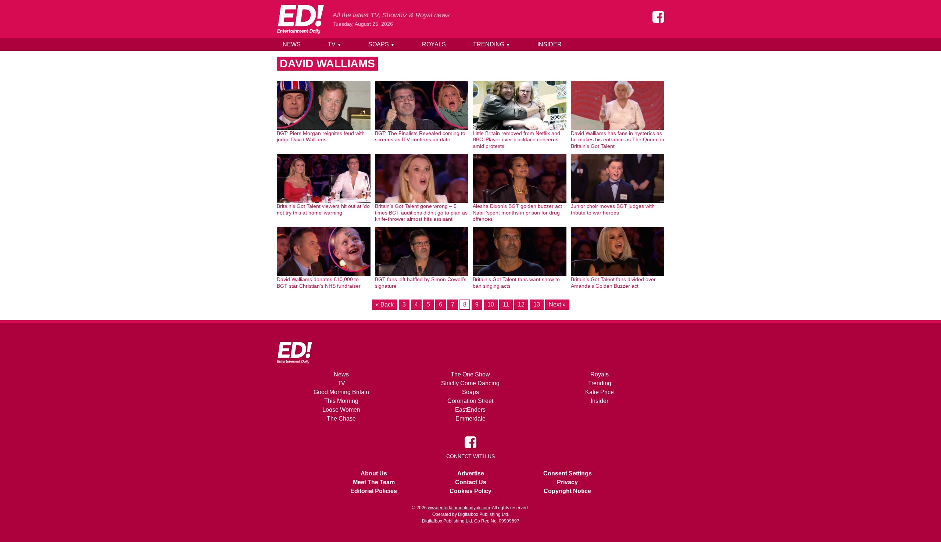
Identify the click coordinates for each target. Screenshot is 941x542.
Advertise (470, 473)
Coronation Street (470, 401)
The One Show (470, 374)
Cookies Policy (470, 491)
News (292, 44)
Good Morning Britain (341, 392)
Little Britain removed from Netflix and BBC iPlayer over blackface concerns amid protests (516, 139)
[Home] (300, 19)
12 (521, 304)
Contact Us (470, 482)
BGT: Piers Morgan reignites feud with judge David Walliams (321, 136)
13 (536, 304)
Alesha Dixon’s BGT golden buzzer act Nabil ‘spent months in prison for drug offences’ (517, 212)
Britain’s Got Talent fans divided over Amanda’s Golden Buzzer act (613, 282)
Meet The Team (374, 482)
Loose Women (341, 410)
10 (490, 304)
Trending (491, 44)
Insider (549, 44)
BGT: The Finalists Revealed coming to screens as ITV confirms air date (420, 136)
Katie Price (599, 392)
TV (334, 44)
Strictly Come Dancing (470, 383)
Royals (434, 44)
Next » (557, 304)
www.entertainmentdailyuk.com (459, 507)
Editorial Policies (373, 491)
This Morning (341, 401)
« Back (385, 304)
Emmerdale (470, 418)
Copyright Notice (567, 491)
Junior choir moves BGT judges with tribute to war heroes (613, 209)
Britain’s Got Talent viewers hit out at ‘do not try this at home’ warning (323, 209)
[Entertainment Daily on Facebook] (658, 17)
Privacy (567, 482)
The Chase (341, 418)
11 (506, 304)
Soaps (381, 44)
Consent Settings (567, 473)
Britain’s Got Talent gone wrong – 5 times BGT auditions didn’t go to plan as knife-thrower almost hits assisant (421, 212)
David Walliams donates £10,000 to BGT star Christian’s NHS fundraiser (319, 282)
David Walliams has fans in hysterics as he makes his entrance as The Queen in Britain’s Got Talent (617, 139)
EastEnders (470, 410)
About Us (374, 473)
